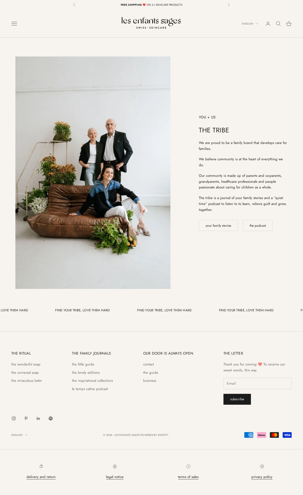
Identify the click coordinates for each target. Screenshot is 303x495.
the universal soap (25, 372)
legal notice (115, 476)
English (247, 24)
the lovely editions (86, 372)
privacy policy (261, 476)
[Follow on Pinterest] (26, 418)
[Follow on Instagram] (13, 418)
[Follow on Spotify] (50, 418)
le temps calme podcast (90, 388)
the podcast (258, 225)
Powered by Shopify (154, 435)
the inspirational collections (92, 380)
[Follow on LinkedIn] (38, 418)
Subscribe (237, 399)
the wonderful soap (25, 364)
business (149, 380)
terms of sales (188, 476)
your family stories (218, 225)
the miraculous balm (26, 380)
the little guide (83, 364)
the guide (150, 372)
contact (148, 364)
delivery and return (41, 476)
